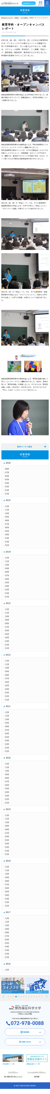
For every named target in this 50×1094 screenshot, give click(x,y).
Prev (3, 996)
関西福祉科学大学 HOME (7, 17)
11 (34, 996)
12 (36, 996)
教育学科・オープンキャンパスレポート (39, 17)
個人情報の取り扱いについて (13, 1076)
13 (39, 996)
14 (41, 996)
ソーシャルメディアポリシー (37, 1072)
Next (46, 996)
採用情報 (36, 1076)
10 (31, 996)
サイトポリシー (13, 1072)
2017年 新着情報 (24, 17)
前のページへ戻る (24, 446)
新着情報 (16, 17)
